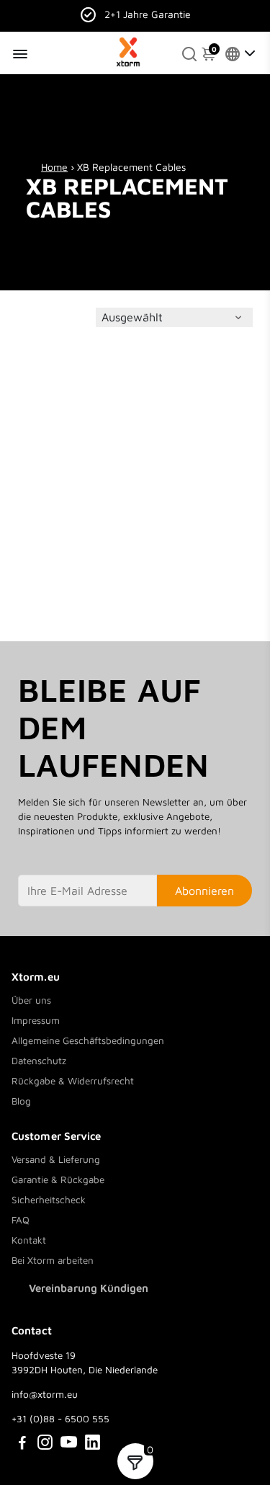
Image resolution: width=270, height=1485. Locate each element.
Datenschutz (39, 1060)
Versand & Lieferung (56, 1159)
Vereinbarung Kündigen (88, 1288)
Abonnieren (204, 890)
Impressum (36, 1020)
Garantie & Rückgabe (58, 1179)
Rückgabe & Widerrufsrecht (73, 1081)
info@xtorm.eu (45, 1394)
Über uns (31, 1000)
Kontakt (29, 1240)
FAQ (21, 1220)
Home (54, 167)
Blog (21, 1101)
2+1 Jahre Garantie (147, 14)
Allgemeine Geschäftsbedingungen (88, 1040)
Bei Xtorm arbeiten (53, 1260)
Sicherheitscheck (49, 1199)
